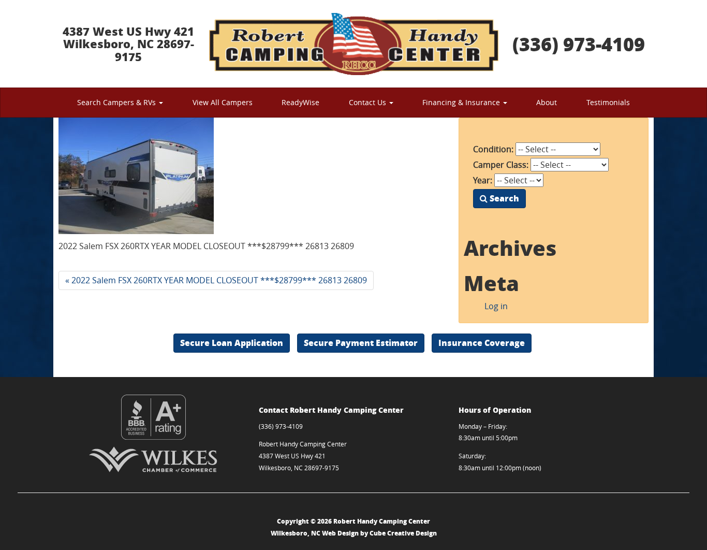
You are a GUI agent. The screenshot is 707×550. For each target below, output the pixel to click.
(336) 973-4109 (578, 44)
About (546, 102)
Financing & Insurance (462, 102)
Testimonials (608, 102)
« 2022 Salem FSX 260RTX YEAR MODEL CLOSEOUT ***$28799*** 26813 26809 (216, 280)
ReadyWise (300, 102)
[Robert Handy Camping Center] (353, 43)
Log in (496, 306)
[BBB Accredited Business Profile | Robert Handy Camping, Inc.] (153, 417)
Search (503, 198)
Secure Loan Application (231, 343)
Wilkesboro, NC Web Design (315, 533)
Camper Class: (500, 164)
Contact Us (368, 102)
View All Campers (223, 102)
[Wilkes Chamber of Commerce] (153, 459)
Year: (482, 180)
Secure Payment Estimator (361, 343)
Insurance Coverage (481, 343)
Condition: (493, 149)
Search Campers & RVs (117, 102)
